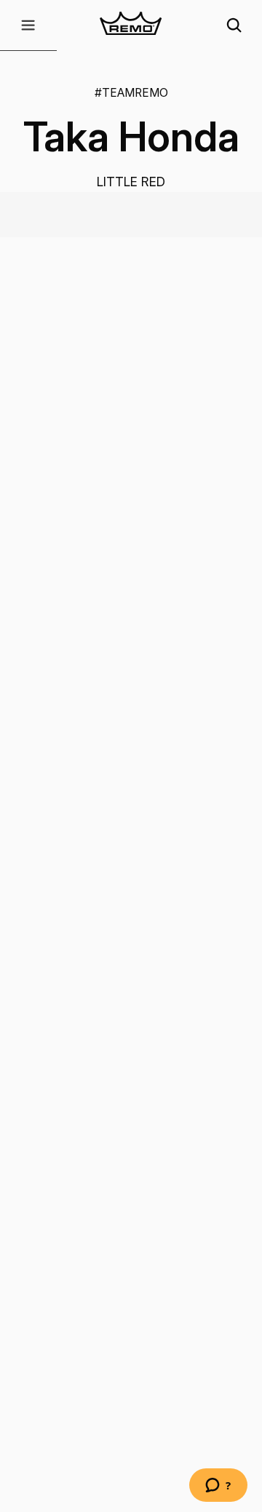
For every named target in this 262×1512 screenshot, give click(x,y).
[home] (131, 25)
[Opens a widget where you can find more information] (218, 1486)
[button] (28, 25)
